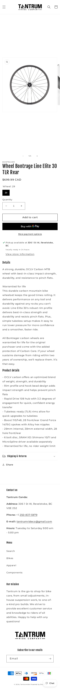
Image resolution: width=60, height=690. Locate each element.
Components (14, 572)
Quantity (7, 199)
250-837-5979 (28, 514)
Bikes (9, 558)
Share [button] (9, 464)
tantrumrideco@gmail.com (34, 521)
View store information (20, 254)
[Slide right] (37, 156)
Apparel (11, 565)
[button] (4, 7)
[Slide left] (23, 156)
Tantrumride (25, 684)
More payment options (30, 234)
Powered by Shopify (38, 684)
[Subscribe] (49, 658)
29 (6, 192)
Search (10, 551)
